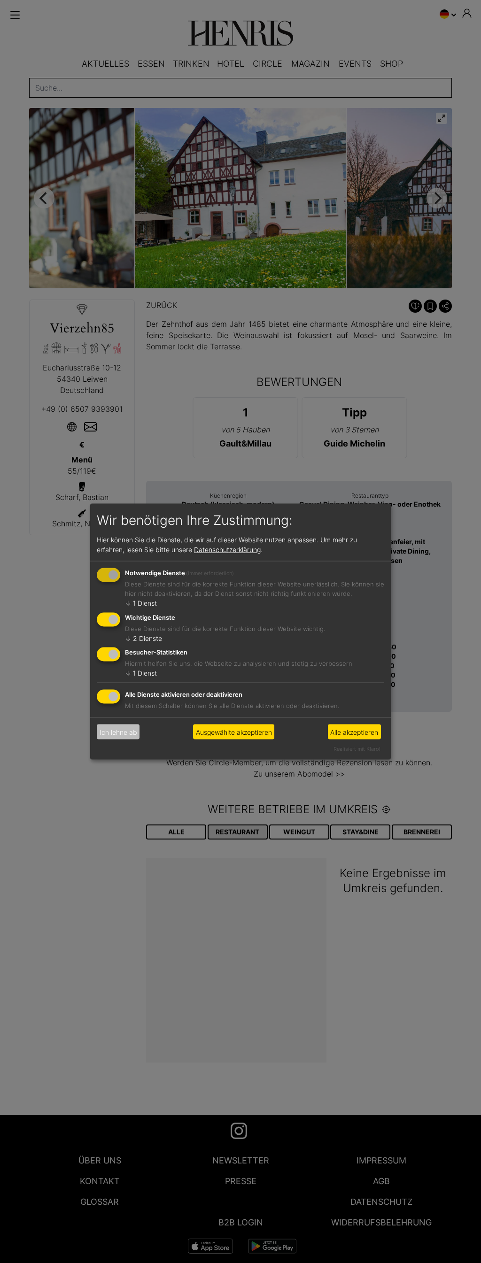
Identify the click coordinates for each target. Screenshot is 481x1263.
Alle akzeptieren (354, 732)
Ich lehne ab (118, 732)
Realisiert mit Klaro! (357, 749)
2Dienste (143, 638)
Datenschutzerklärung (227, 549)
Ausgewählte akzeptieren (234, 732)
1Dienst (141, 603)
